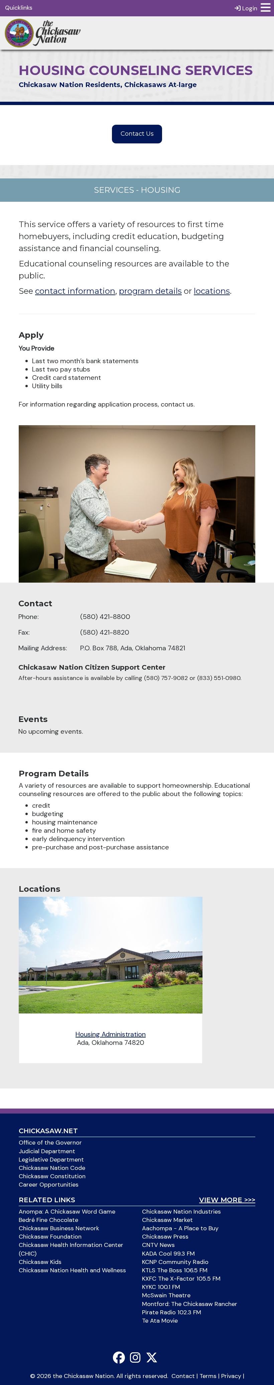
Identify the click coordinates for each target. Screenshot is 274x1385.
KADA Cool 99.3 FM (168, 1254)
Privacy (231, 1376)
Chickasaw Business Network (59, 1228)
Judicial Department (47, 1151)
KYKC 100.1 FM (161, 1287)
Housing (160, 190)
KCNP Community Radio (175, 1262)
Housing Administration (111, 1034)
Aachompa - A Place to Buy (180, 1228)
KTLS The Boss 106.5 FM (175, 1270)
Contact (183, 1376)
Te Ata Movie (160, 1321)
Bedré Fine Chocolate (48, 1220)
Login (249, 8)
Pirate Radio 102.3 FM (171, 1312)
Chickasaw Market (167, 1220)
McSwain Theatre (166, 1295)
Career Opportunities (49, 1185)
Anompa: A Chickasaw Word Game (67, 1212)
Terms (208, 1376)
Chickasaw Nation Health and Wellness (72, 1270)
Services (114, 190)
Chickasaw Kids (40, 1262)
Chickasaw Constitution (52, 1176)
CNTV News (158, 1245)
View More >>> (227, 1200)
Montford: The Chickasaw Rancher (189, 1304)
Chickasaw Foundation (50, 1237)
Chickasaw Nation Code (52, 1168)
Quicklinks (18, 8)
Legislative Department (51, 1160)
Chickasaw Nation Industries (181, 1212)
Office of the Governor (50, 1143)
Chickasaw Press (165, 1237)
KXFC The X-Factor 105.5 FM (181, 1279)
